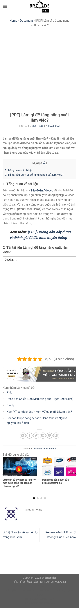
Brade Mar (54, 126)
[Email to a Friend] (43, 436)
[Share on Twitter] (36, 436)
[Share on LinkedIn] (56, 436)
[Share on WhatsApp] (23, 436)
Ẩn (44, 163)
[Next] (75, 474)
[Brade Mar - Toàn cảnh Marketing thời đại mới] (39, 6)
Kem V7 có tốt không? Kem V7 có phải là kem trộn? (39, 411)
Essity (11, 405)
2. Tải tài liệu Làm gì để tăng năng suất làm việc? (34, 174)
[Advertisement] (39, 71)
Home (13, 20)
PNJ (9, 392)
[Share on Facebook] (29, 436)
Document (26, 20)
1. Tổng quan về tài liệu (19, 170)
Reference (51, 448)
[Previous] (3, 474)
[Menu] (5, 6)
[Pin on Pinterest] (49, 436)
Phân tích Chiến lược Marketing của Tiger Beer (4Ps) (40, 399)
